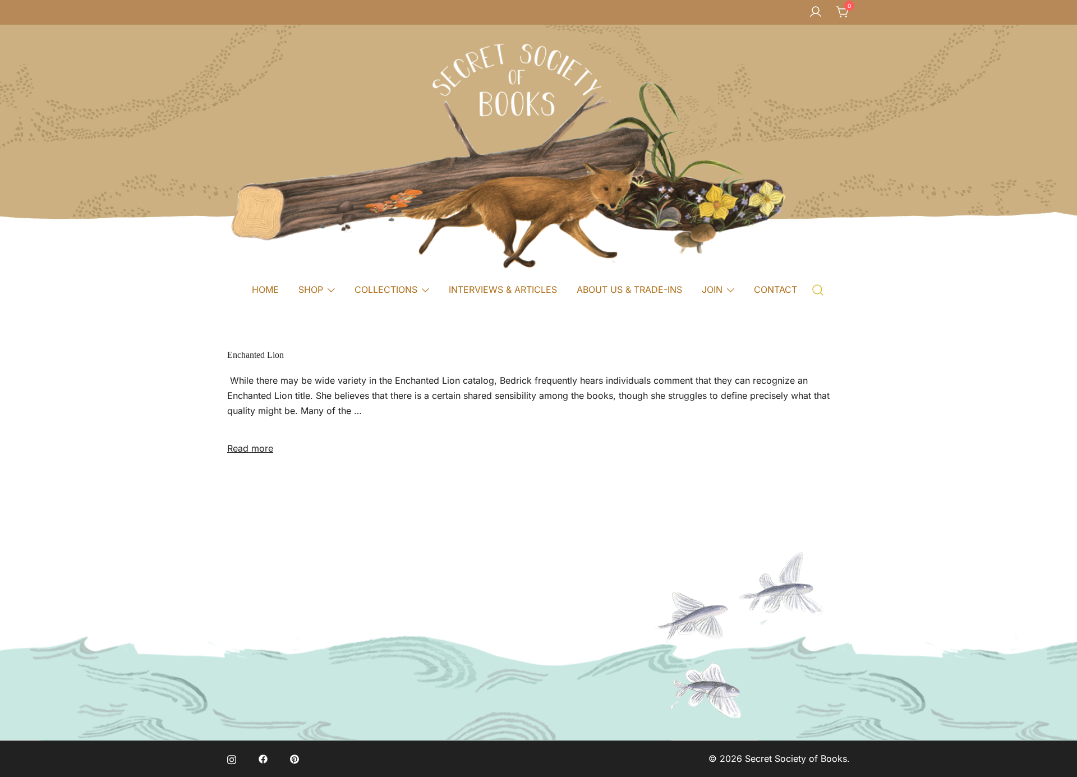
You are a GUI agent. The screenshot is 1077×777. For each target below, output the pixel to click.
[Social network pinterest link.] (294, 758)
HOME (265, 289)
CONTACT (775, 289)
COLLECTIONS (386, 289)
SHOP (310, 289)
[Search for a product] (818, 289)
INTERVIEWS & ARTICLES (503, 289)
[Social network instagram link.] (231, 758)
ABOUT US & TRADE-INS (629, 289)
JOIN (712, 289)
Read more (250, 448)
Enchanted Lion (255, 355)
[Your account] (815, 12)
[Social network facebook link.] (263, 758)
